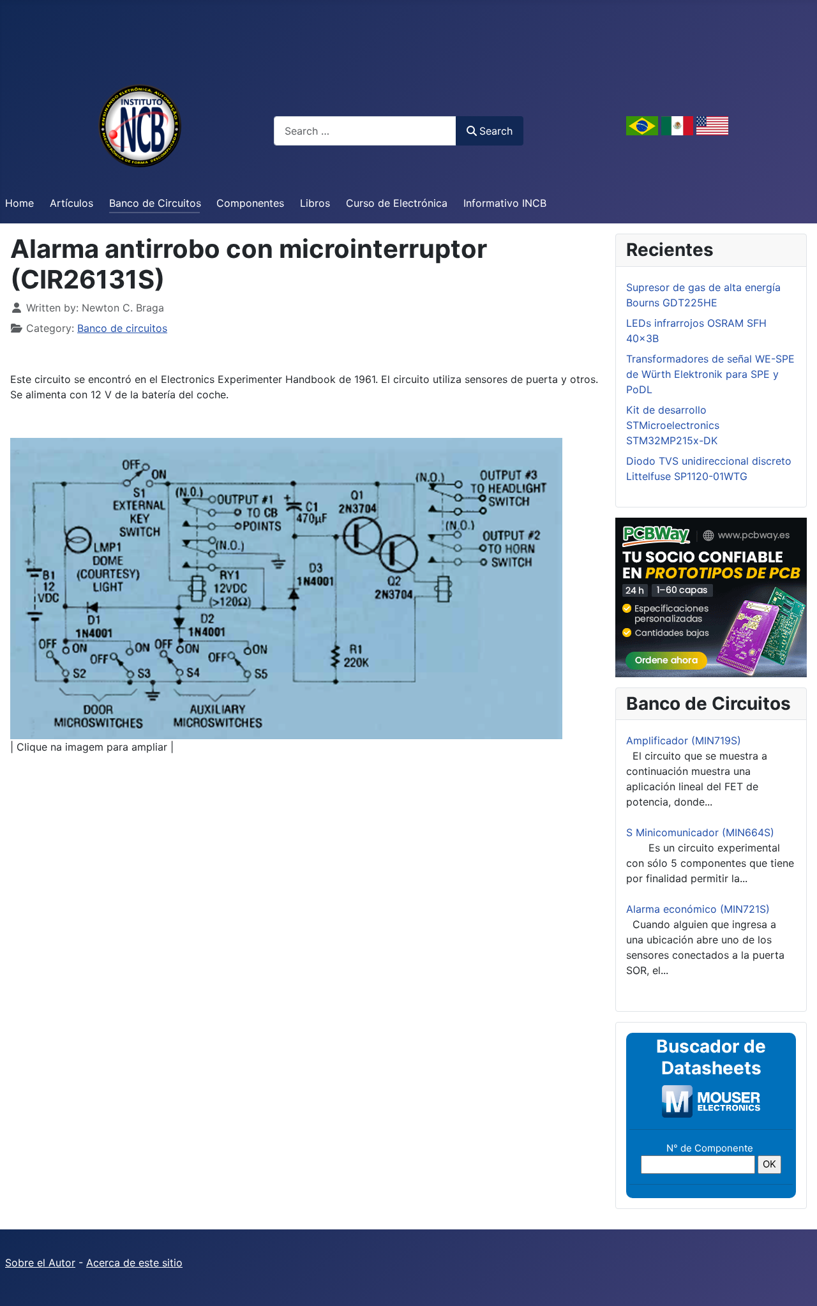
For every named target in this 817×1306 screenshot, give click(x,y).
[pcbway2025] (711, 596)
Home (19, 203)
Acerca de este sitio (134, 1262)
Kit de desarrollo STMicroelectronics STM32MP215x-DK (672, 425)
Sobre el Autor (40, 1262)
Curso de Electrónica (396, 203)
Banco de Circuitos (155, 203)
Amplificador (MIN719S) (683, 740)
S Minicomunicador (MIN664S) (700, 832)
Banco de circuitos (122, 328)
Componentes (250, 203)
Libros (315, 203)
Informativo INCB (504, 203)
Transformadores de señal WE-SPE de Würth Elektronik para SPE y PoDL (710, 374)
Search (496, 130)
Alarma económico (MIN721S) (698, 909)
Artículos (71, 203)
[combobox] (365, 130)
